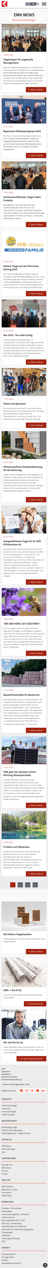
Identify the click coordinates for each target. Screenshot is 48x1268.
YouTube (37, 1090)
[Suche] (38, 4)
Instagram (26, 1090)
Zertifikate (6, 1235)
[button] (44, 4)
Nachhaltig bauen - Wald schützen (16, 1133)
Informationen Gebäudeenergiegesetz (17, 1229)
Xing (32, 1090)
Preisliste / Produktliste (11, 1208)
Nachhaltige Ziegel (9, 1127)
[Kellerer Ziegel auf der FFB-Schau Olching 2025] (24, 244)
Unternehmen (9, 1158)
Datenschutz (6, 1074)
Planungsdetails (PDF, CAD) (13, 1220)
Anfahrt (5, 1260)
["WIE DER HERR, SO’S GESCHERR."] (24, 602)
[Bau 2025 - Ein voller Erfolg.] (24, 313)
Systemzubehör (8, 1114)
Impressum (6, 1071)
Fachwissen (6, 1192)
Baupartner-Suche (9, 1189)
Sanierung (6, 1108)
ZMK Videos (7, 1195)
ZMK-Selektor (7, 1186)
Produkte (6, 1099)
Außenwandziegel (9, 1105)
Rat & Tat (6, 1180)
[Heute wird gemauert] (24, 382)
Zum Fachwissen (36, 1003)
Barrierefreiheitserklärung (12, 1079)
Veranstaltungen (9, 1149)
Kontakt (6, 1247)
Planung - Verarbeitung (11, 1223)
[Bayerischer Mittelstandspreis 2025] (24, 109)
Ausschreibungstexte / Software (15, 1214)
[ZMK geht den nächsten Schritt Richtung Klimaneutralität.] (24, 750)
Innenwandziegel (9, 1111)
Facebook (21, 1090)
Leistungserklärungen (11, 1238)
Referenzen (6, 1167)
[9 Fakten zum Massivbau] (24, 825)
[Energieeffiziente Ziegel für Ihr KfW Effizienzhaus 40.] (24, 519)
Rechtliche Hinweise (9, 1076)
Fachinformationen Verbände (14, 1226)
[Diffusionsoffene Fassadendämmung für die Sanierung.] (24, 445)
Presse (4, 1173)
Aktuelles (7, 1139)
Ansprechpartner (9, 1254)
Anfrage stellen (8, 1257)
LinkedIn (43, 1090)
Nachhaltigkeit (9, 1120)
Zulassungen (7, 1232)
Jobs (3, 1152)
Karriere (5, 1170)
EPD (3, 1241)
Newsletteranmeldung (11, 1263)
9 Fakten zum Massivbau (12, 1130)
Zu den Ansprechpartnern (32, 1058)
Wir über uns (7, 1164)
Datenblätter (7, 1211)
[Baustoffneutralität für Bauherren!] (24, 673)
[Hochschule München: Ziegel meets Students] (24, 175)
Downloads (8, 1201)
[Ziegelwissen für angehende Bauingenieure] (24, 38)
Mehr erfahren (37, 89)
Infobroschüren (8, 1217)
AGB (3, 1068)
